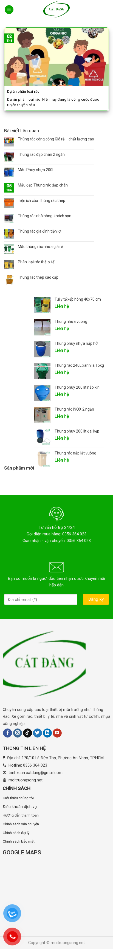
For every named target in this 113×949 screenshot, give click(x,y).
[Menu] (9, 9)
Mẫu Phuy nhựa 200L (36, 170)
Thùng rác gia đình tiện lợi (39, 231)
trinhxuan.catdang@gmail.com (36, 772)
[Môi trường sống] (56, 9)
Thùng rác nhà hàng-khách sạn (44, 216)
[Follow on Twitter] (37, 733)
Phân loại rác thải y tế (36, 262)
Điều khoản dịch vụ (20, 806)
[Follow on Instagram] (17, 733)
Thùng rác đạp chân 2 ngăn (41, 154)
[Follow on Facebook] (7, 733)
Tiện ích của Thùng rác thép (41, 200)
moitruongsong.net (26, 780)
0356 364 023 (35, 765)
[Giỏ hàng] (105, 9)
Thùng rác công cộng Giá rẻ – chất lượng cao (56, 139)
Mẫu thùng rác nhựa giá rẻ (40, 246)
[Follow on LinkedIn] (47, 733)
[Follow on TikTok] (27, 733)
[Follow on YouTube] (57, 733)
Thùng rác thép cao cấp (38, 277)
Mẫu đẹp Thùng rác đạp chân (43, 185)
